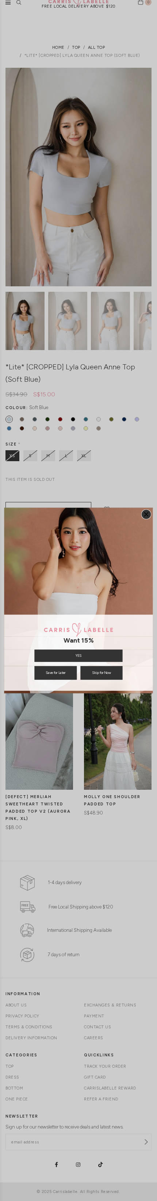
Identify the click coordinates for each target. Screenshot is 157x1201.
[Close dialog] (146, 514)
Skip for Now (101, 673)
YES (79, 656)
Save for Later (55, 673)
